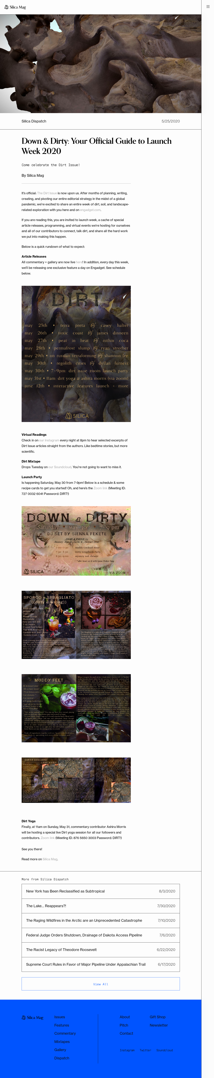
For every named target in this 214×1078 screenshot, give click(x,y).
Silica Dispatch (34, 121)
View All (100, 984)
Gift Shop (158, 1017)
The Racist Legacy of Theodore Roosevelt (61, 949)
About (125, 1017)
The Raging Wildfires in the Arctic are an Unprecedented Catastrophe (84, 920)
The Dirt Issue (47, 193)
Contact (126, 1033)
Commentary (65, 1033)
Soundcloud (164, 1050)
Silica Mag (50, 859)
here (79, 262)
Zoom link (100, 488)
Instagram (127, 1050)
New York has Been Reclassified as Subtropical (65, 891)
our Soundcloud (59, 467)
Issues (59, 1017)
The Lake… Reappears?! (46, 906)
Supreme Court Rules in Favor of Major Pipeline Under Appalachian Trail (86, 964)
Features (61, 1025)
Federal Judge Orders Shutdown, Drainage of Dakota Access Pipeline (84, 935)
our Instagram (49, 440)
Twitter (145, 1050)
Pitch (124, 1025)
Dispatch (61, 1058)
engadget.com (90, 210)
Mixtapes (62, 1041)
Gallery (60, 1049)
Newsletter (159, 1025)
